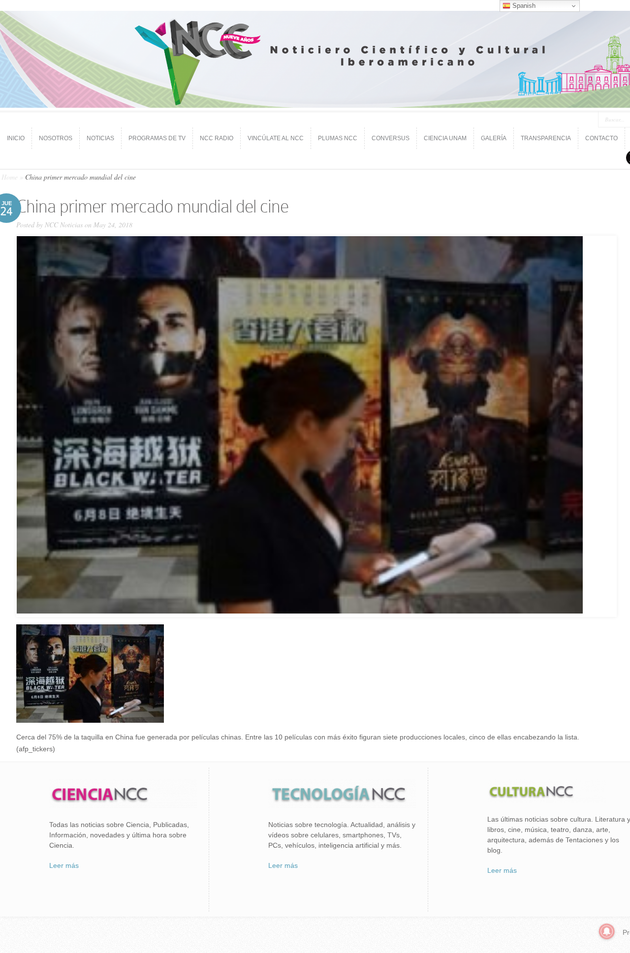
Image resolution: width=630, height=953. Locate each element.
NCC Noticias (64, 224)
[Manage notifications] (607, 931)
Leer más (64, 865)
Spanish (523, 5)
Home (9, 177)
